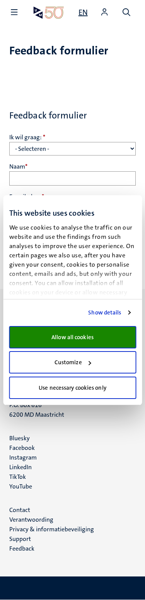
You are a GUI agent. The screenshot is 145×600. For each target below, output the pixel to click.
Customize (68, 362)
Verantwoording (31, 519)
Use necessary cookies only (72, 388)
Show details (104, 312)
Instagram (23, 457)
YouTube (20, 486)
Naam (18, 166)
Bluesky (19, 438)
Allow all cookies (72, 337)
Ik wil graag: (27, 137)
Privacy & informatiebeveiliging (51, 529)
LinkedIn (20, 467)
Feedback (21, 548)
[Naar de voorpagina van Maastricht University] (49, 12)
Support (20, 539)
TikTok (17, 477)
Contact (19, 510)
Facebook (22, 448)
